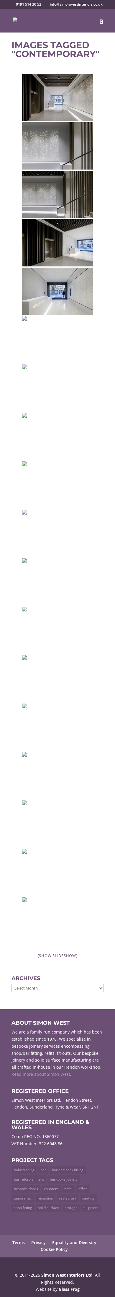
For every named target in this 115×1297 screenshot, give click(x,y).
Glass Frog (69, 1289)
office (83, 1188)
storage (71, 1207)
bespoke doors (26, 1188)
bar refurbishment (29, 1179)
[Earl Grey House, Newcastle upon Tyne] (57, 97)
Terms (18, 1242)
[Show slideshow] (58, 955)
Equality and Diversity (74, 1242)
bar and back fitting (67, 1169)
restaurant (67, 1198)
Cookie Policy (54, 1249)
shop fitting (23, 1207)
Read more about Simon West (41, 1074)
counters (51, 1188)
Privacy (38, 1242)
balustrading (24, 1169)
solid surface (48, 1207)
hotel (68, 1188)
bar (43, 1169)
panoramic (23, 1198)
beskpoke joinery (64, 1179)
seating (88, 1198)
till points (90, 1207)
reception (45, 1198)
